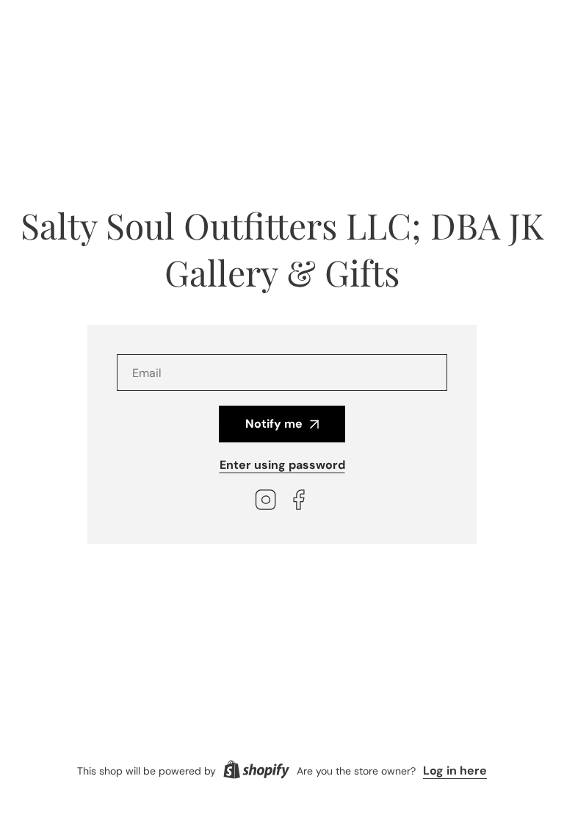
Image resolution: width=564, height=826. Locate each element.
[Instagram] (266, 501)
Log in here (455, 770)
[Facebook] (299, 501)
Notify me (274, 423)
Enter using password (282, 465)
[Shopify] (256, 771)
